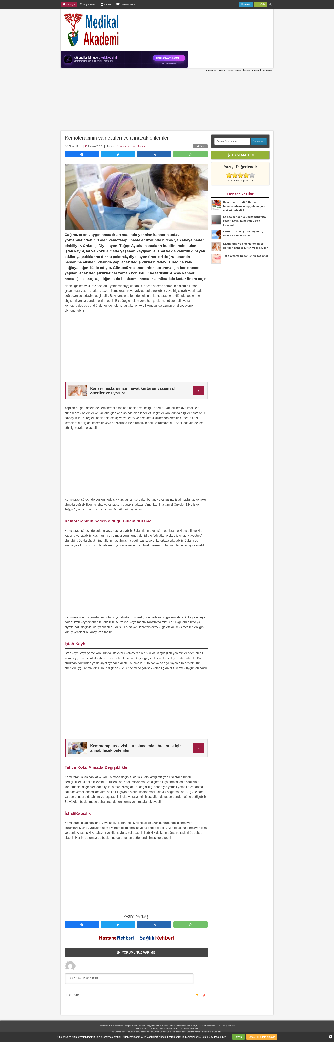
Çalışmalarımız (234, 70)
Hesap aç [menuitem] (246, 4)
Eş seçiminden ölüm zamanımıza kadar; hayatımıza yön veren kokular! (244, 220)
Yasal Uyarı (267, 70)
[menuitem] (270, 4)
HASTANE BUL (243, 155)
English (255, 70)
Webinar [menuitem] (108, 4)
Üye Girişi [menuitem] (260, 4)
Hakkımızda (211, 70)
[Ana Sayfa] (91, 30)
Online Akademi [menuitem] (128, 4)
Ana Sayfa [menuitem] (70, 4)
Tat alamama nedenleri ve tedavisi (245, 255)
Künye (222, 70)
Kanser (141, 146)
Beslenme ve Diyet (126, 146)
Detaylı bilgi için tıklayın (261, 1036)
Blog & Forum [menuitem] (89, 4)
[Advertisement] (167, 101)
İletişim (246, 70)
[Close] (329, 1037)
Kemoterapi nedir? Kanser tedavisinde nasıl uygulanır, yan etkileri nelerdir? (244, 206)
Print (201, 146)
